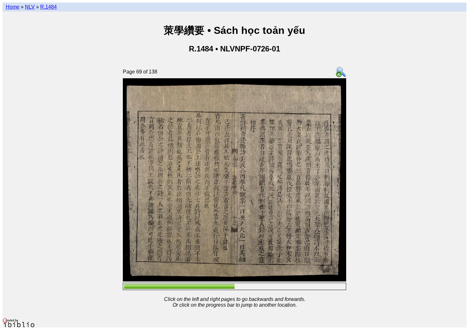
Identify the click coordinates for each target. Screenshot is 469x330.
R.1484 (48, 7)
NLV (30, 7)
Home (12, 7)
